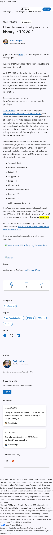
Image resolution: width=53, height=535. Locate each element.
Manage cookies (6, 530)
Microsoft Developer (25, 510)
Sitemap (23, 528)
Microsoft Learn (39, 510)
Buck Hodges (20, 11)
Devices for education (16, 493)
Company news (14, 519)
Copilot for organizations (16, 482)
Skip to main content (8, 1)
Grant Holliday (9, 110)
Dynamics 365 (30, 505)
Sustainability (26, 522)
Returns (28, 488)
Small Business (5, 510)
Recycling (47, 530)
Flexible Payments (36, 491)
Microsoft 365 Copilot (42, 508)
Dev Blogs (7, 11)
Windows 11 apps (22, 485)
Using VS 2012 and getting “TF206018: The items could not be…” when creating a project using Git (24, 415)
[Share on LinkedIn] (18, 336)
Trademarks (28, 530)
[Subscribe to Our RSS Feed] (13, 462)
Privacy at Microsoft (28, 519)
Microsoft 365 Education (9, 496)
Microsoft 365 (42, 505)
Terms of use (18, 530)
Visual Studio (31, 516)
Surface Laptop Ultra (30, 479)
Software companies (18, 516)
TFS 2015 (8, 323)
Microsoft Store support (15, 488)
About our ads (5, 533)
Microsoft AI (5, 505)
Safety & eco (38, 530)
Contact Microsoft (34, 528)
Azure (14, 510)
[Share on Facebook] (5, 336)
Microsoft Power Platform (10, 508)
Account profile (36, 485)
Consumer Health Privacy (10, 528)
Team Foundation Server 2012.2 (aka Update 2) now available (21, 438)
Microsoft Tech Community (29, 513)
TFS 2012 (30, 318)
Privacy (44, 528)
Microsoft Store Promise (19, 491)
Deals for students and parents (33, 499)
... (41, 11)
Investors (40, 519)
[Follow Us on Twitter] (6, 462)
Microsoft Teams (27, 508)
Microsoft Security (17, 505)
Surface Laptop (15, 479)
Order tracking (37, 488)
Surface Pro (4, 479)
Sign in (46, 9)
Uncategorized (10, 306)
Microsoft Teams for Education (37, 493)
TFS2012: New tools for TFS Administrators (22, 113)
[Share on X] (11, 336)
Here (21, 54)
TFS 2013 (42, 318)
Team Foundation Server (13, 318)
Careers (40, 516)
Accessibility (15, 522)
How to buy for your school (30, 496)
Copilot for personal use (36, 482)
